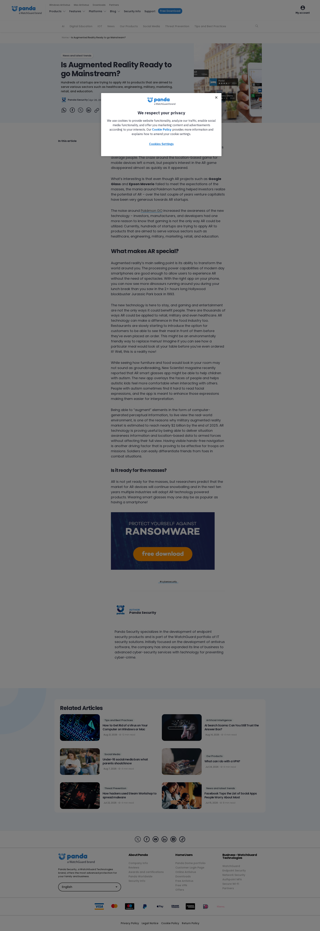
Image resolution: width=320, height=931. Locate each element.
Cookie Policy (161, 129)
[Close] (216, 97)
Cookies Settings (161, 144)
